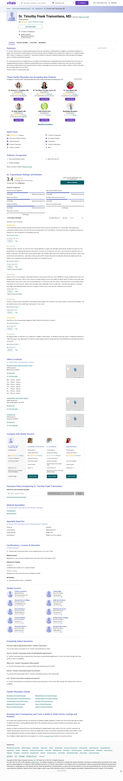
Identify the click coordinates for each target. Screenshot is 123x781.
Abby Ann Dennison (59, 600)
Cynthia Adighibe (20, 618)
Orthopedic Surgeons (76, 750)
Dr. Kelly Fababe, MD (19, 111)
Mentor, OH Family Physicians (15, 707)
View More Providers (45, 124)
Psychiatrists (17, 752)
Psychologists (25, 752)
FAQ (16, 756)
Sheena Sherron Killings (22, 600)
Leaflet (73, 377)
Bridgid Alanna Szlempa (60, 618)
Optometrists (66, 750)
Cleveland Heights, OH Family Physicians (46, 698)
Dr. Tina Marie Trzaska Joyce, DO (44, 90)
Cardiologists (35, 747)
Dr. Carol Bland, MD (70, 90)
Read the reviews (27, 167)
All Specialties (61, 752)
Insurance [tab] (42, 42)
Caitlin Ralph (57, 591)
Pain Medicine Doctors (89, 750)
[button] (75, 369)
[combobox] (35, 3)
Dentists (51, 747)
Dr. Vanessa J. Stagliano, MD (19, 90)
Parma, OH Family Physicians (43, 704)
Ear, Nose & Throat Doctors (70, 747)
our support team (48, 736)
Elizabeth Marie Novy (60, 626)
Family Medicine (11, 511)
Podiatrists (9, 752)
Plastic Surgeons (108, 750)
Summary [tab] (12, 42)
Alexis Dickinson (20, 609)
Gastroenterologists (105, 747)
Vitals (82, 377)
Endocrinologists (83, 747)
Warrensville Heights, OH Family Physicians (19, 698)
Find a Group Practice (94, 752)
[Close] (121, 771)
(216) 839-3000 (13, 376)
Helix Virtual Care (44, 111)
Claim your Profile (84, 17)
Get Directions (11, 373)
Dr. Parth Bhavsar (51, 446)
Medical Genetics (11, 513)
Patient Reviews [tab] (22, 42)
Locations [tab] (33, 42)
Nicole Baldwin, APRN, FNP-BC (36, 446)
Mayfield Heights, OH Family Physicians (46, 696)
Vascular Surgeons (51, 752)
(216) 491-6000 (13, 409)
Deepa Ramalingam (71, 446)
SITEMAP (22, 756)
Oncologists (48, 750)
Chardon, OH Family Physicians (43, 707)
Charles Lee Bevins (21, 591)
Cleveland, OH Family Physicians (44, 701)
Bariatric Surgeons (26, 747)
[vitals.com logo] (11, 3)
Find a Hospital (83, 752)
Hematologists (10, 750)
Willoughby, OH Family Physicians (16, 704)
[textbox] (35, 3)
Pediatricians (99, 750)
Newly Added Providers (72, 752)
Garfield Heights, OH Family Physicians (17, 701)
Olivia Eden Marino (20, 626)
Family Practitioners (94, 747)
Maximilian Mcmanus (70, 111)
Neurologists (25, 750)
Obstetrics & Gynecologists (36, 750)
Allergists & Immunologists (13, 747)
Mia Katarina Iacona (59, 609)
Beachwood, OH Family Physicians (16, 696)
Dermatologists (58, 747)
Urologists (42, 752)
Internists (18, 750)
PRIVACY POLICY (31, 756)
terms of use (35, 762)
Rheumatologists (34, 752)
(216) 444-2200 (13, 425)
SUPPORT (10, 756)
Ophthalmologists (57, 750)
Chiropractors (44, 747)
